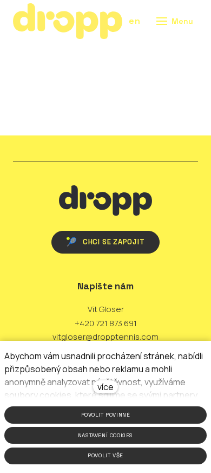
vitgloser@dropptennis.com (105, 336)
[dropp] (67, 21)
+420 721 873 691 (106, 323)
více (105, 387)
